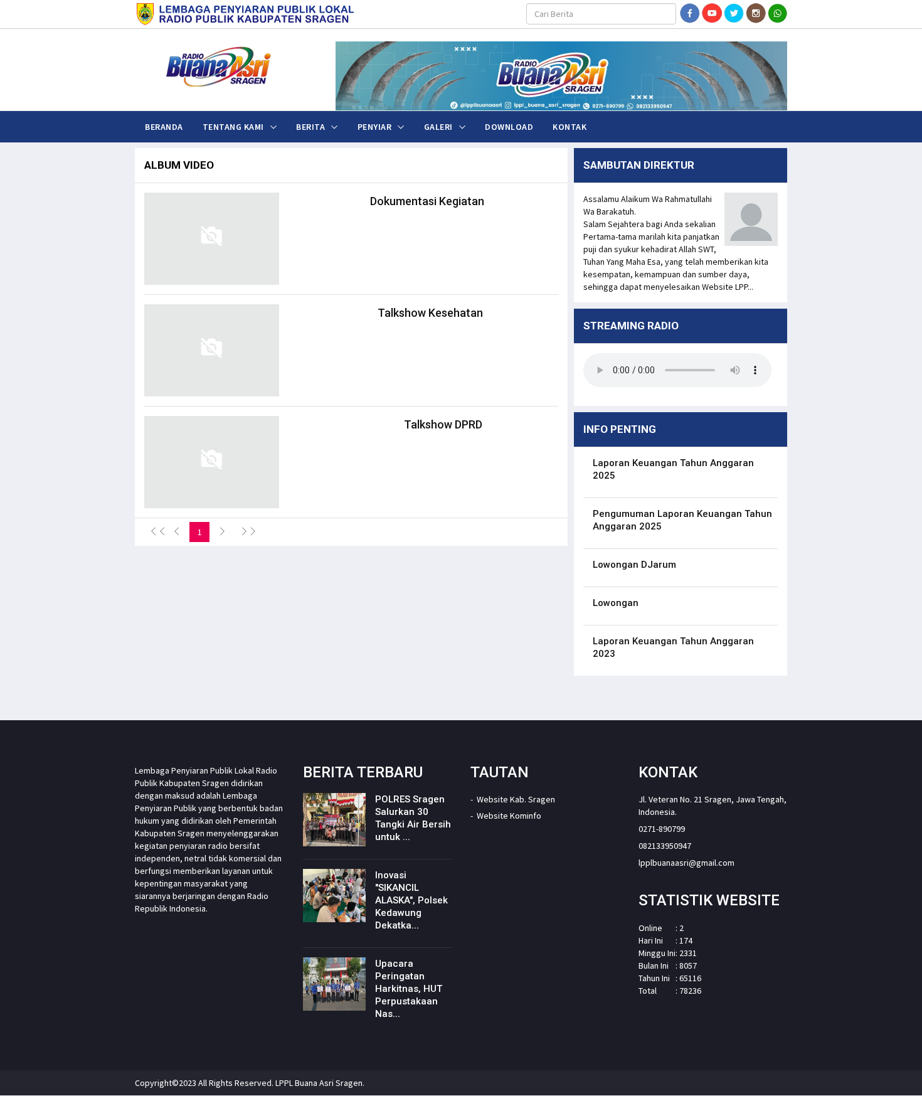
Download (509, 126)
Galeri (438, 126)
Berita (310, 126)
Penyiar (375, 126)
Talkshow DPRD (443, 424)
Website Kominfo (509, 815)
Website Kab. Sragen (516, 799)
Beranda (164, 126)
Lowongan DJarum (634, 564)
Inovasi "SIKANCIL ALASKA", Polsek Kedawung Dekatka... (411, 900)
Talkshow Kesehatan (430, 312)
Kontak (569, 126)
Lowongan (616, 603)
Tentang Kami (233, 126)
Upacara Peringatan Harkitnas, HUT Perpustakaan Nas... (408, 988)
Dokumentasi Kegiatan (427, 201)
